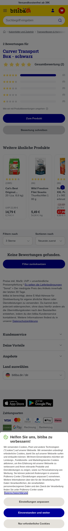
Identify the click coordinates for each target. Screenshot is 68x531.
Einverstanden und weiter (34, 512)
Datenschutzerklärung (16, 493)
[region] (34, 481)
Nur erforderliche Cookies (34, 523)
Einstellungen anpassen (34, 501)
